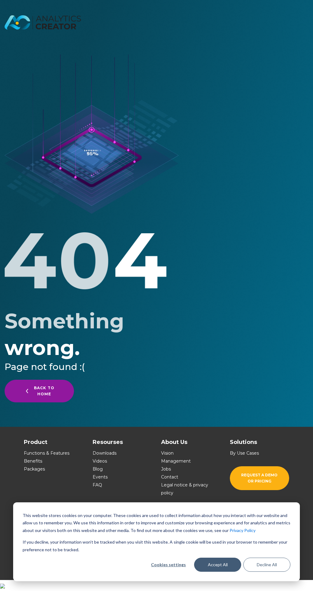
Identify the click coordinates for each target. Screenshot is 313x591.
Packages (34, 469)
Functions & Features (46, 453)
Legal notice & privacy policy (184, 489)
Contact (169, 477)
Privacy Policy (243, 530)
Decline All (267, 564)
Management (176, 461)
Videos (100, 461)
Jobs (166, 469)
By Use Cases (244, 453)
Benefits (33, 461)
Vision (167, 453)
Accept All (218, 564)
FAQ (97, 485)
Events (100, 477)
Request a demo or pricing (259, 478)
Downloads (104, 453)
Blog (98, 469)
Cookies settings (168, 564)
